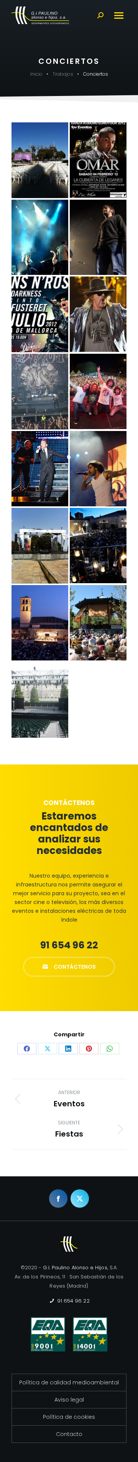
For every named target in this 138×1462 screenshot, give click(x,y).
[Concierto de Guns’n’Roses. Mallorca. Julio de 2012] (40, 314)
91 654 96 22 (73, 1300)
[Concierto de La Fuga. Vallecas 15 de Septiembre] (98, 391)
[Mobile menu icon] (119, 15)
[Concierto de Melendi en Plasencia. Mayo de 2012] (98, 468)
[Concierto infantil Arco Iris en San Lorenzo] (40, 546)
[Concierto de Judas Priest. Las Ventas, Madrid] (40, 391)
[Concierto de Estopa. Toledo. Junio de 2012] (98, 237)
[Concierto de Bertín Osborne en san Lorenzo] (40, 160)
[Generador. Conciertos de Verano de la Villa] (40, 699)
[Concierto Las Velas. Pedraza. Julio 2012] (98, 545)
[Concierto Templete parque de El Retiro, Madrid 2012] (98, 622)
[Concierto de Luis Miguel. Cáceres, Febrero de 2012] (40, 469)
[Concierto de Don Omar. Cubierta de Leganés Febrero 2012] (98, 160)
